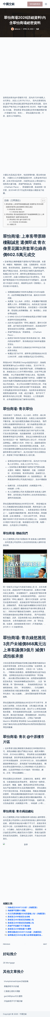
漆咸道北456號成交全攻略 (19, 916)
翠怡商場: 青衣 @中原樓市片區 (20, 219)
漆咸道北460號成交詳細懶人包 (21, 923)
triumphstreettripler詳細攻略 (16, 981)
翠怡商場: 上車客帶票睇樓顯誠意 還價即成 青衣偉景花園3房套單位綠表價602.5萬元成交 (24, 205)
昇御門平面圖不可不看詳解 (19, 926)
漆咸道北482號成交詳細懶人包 (21, 919)
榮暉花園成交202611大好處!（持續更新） (25, 932)
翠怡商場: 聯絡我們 (18, 212)
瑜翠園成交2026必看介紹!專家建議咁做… (25, 935)
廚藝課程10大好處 (11, 986)
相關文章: (13, 224)
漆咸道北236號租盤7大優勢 (19, 929)
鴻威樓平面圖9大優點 (17, 910)
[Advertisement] (25, 68)
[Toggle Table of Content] (42, 201)
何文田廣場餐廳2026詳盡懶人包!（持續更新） (27, 913)
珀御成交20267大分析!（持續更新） (23, 907)
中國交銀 (9, 4)
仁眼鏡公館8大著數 (12, 991)
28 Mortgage (9, 963)
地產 (37, 29)
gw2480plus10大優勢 (13, 996)
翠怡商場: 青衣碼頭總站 (20, 222)
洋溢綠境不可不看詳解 (13, 1001)
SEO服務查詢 (35, 4)
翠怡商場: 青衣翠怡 (15, 209)
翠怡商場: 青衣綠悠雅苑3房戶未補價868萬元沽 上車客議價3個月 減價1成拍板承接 (25, 215)
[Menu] (46, 4)
